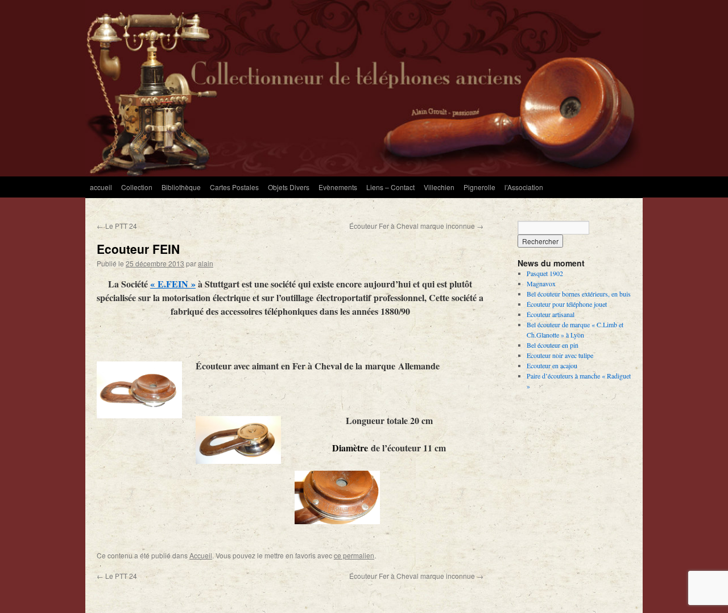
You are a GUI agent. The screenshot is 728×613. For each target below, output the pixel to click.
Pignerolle (479, 187)
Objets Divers (288, 187)
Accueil (200, 555)
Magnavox (541, 283)
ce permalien (354, 555)
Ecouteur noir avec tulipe (560, 355)
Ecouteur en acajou (552, 365)
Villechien (439, 187)
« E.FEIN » (173, 283)
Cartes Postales (234, 187)
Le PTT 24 (117, 226)
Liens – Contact (390, 187)
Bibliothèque (181, 187)
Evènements (337, 187)
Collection (136, 187)
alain (205, 263)
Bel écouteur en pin (552, 344)
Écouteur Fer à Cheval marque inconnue (416, 226)
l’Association (523, 187)
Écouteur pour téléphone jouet (567, 303)
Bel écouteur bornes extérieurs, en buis (579, 293)
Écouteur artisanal (550, 314)
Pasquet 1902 (545, 273)
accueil (101, 187)
